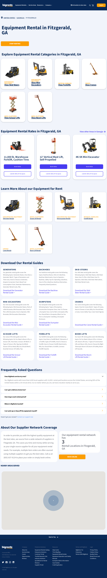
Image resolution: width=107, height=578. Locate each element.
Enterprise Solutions (40, 552)
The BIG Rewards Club (41, 556)
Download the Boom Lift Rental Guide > (83, 356)
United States (9, 18)
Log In (101, 5)
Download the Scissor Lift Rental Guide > (11, 356)
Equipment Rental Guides (59, 554)
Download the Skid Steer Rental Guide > (83, 291)
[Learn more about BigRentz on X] (3, 562)
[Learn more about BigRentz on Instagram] (10, 562)
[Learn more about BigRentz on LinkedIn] (14, 562)
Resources (40, 5)
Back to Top (52, 537)
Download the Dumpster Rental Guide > (49, 323)
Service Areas (32, 5)
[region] (53, 500)
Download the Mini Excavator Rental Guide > (13, 323)
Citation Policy (94, 552)
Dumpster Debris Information (60, 561)
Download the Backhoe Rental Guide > (48, 291)
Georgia (20, 18)
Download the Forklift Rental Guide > (47, 356)
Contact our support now (25, 417)
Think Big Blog (56, 552)
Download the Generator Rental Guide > (13, 291)
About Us (24, 550)
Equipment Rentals (20, 5)
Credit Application (57, 565)
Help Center (55, 550)
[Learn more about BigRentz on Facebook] (7, 562)
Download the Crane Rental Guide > (89, 324)
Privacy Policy (94, 550)
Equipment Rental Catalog (42, 550)
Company (48, 5)
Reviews (24, 558)
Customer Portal (39, 554)
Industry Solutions (40, 558)
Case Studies (56, 563)
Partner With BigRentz (82, 554)
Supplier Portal (39, 565)
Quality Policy (94, 554)
